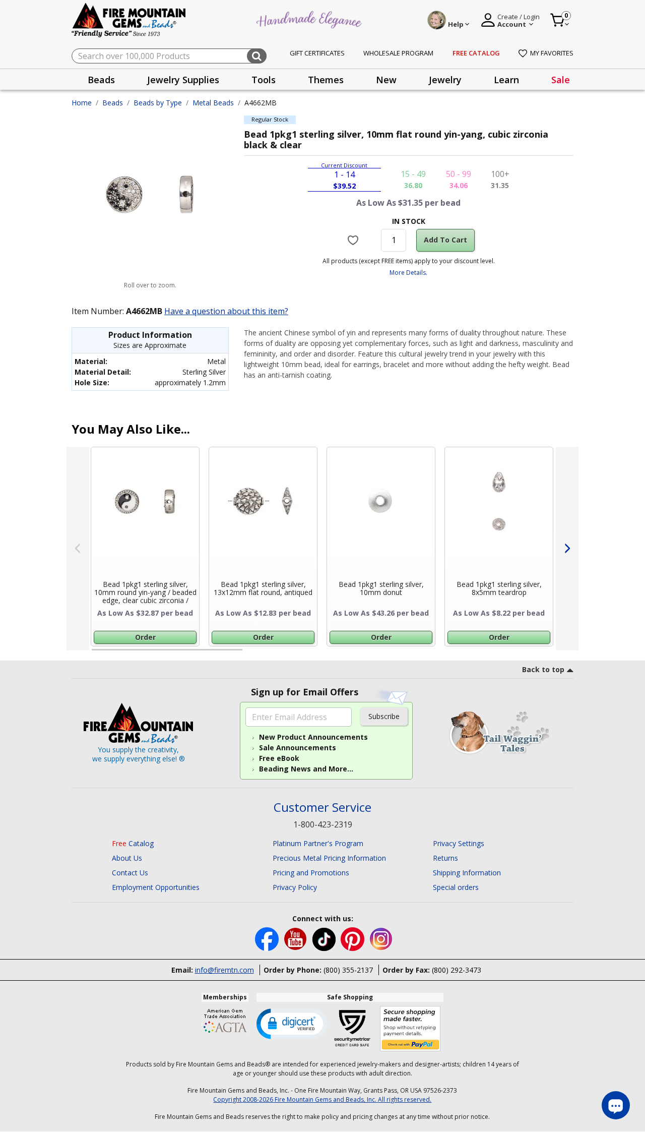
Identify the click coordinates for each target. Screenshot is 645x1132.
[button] (291, 1023)
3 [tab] (408, 654)
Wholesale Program (398, 52)
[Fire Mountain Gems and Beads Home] (129, 19)
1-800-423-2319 (322, 824)
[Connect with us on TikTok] (325, 938)
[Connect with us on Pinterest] (353, 938)
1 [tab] (97, 654)
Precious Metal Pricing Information (329, 858)
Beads (112, 102)
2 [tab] (252, 654)
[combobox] (169, 56)
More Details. (408, 272)
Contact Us (130, 872)
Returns (445, 858)
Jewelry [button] (445, 80)
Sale (560, 80)
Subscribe (384, 716)
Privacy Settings (458, 843)
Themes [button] (326, 80)
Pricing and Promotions (311, 872)
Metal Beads (213, 102)
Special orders (456, 887)
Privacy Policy (295, 887)
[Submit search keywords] (257, 56)
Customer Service (322, 807)
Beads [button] (101, 80)
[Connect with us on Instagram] (381, 938)
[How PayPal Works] (410, 1029)
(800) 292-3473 (456, 970)
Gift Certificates (317, 52)
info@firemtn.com (224, 970)
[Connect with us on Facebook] (268, 938)
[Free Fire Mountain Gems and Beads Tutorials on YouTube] (296, 938)
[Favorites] (354, 240)
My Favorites (551, 52)
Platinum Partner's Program (318, 843)
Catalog (133, 843)
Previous (78, 548)
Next (567, 548)
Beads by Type (158, 102)
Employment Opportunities (156, 887)
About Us (127, 858)
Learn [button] (506, 80)
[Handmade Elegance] (310, 18)
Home (82, 102)
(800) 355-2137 (348, 970)
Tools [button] (263, 80)
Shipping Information (467, 872)
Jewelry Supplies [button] (183, 80)
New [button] (386, 80)
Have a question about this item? (226, 311)
